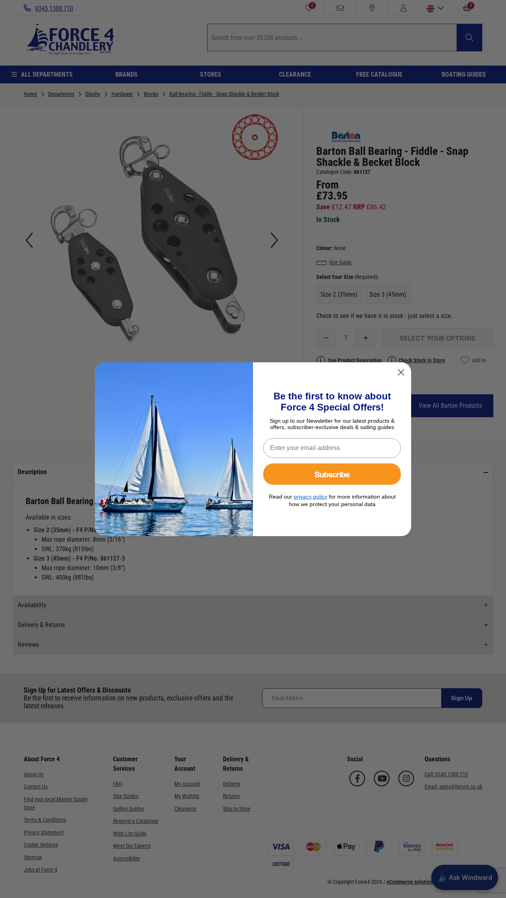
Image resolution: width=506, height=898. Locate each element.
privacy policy (310, 496)
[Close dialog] (401, 372)
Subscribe (332, 474)
